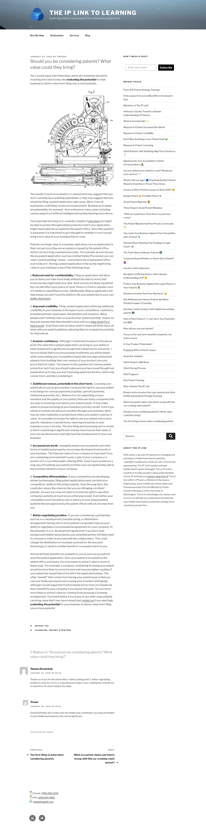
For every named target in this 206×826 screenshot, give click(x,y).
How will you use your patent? (138, 328)
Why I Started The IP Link (136, 386)
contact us (87, 600)
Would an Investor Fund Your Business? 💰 (145, 293)
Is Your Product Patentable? (137, 344)
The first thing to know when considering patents (148, 421)
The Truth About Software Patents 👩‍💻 (142, 252)
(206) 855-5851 (46, 797)
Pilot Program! (130, 374)
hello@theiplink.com (43, 801)
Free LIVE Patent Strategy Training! (141, 89)
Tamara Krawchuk (41, 668)
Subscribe (166, 67)
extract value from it (157, 476)
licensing (41, 630)
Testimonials (57, 35)
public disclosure (40, 298)
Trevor (61, 56)
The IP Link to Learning (93, 12)
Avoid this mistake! (133, 356)
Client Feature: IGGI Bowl (136, 362)
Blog (87, 35)
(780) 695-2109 (50, 793)
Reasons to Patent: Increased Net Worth (144, 127)
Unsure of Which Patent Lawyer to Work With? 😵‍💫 (149, 189)
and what (93, 221)
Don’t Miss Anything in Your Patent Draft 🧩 (145, 139)
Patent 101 (42, 626)
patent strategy (60, 630)
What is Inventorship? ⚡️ (136, 121)
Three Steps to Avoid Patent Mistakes (142, 207)
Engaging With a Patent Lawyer (139, 350)
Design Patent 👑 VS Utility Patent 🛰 (142, 195)
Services (74, 35)
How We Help (37, 35)
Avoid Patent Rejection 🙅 (136, 201)
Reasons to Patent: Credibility (138, 133)
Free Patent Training (133, 380)
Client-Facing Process (134, 368)
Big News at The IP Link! (135, 105)
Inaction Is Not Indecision (136, 268)
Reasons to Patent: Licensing (138, 145)
